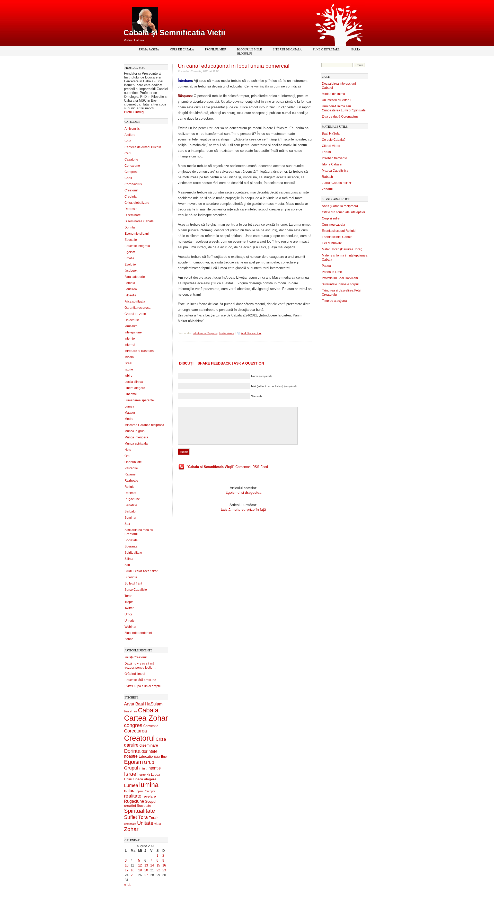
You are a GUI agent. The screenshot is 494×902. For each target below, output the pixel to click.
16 (164, 865)
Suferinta (131, 577)
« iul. (127, 885)
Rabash (327, 177)
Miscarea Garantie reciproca (144, 425)
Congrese (131, 172)
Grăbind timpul (135, 674)
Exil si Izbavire (332, 243)
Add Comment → (251, 333)
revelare (149, 796)
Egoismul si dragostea (243, 492)
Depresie (131, 209)
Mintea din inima (333, 94)
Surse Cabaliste (136, 589)
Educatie (131, 240)
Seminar (130, 517)
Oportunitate (133, 462)
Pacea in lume (332, 272)
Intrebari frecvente (334, 158)
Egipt (157, 756)
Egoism (130, 252)
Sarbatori (131, 511)
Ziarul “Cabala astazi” (337, 183)
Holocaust (132, 320)
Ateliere (130, 135)
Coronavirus (133, 184)
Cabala (148, 710)
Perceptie (131, 468)
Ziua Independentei (138, 633)
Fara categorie (135, 277)
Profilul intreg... (135, 112)
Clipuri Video (331, 146)
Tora (143, 817)
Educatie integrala (137, 246)
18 (132, 870)
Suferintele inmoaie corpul (340, 284)
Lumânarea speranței (140, 400)
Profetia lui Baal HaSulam (340, 278)
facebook (131, 270)
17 (126, 870)
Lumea (129, 406)
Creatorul (131, 190)
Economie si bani (137, 233)
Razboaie (131, 480)
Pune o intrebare (326, 49)
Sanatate (131, 505)
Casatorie (131, 159)
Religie (130, 487)
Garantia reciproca (138, 307)
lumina (148, 784)
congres (133, 725)
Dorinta (130, 227)
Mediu (129, 419)
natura (130, 791)
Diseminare (133, 215)
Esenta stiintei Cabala (337, 237)
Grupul (131, 768)
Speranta (131, 546)
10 (126, 865)
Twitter (129, 608)
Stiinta (129, 559)
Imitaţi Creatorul (136, 657)
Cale (128, 141)
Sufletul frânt (133, 583)
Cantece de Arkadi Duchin (143, 147)
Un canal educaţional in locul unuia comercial (233, 66)
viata (157, 823)
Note (128, 450)
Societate (131, 540)
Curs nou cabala (333, 224)
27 (146, 875)
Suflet (130, 817)
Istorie (129, 369)
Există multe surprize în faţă (243, 509)
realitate (133, 796)
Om (127, 456)
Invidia (129, 357)
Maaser (130, 412)
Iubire (129, 375)
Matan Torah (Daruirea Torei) (342, 249)
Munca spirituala (136, 443)
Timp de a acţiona (334, 301)
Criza (161, 739)
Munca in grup (135, 431)
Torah (129, 596)
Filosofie (130, 295)
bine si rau (130, 711)
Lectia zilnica (134, 382)
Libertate (131, 394)
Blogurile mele (249, 49)
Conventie (150, 726)
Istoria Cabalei (332, 164)
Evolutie (130, 264)
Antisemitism (133, 128)
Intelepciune (133, 332)
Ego (164, 756)
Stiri (127, 565)
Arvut (129, 703)
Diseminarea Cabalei (139, 221)
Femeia (130, 283)
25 (132, 875)
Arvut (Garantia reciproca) (340, 206)
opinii (140, 791)
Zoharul (327, 189)
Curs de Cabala (182, 49)
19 (140, 870)
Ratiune (130, 474)
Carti (128, 153)
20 (146, 870)
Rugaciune (132, 499)
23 (164, 870)
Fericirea (131, 289)
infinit (142, 768)
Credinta (131, 196)
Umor (128, 614)
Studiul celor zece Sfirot (141, 571)
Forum (326, 152)
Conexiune (132, 165)
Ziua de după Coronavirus (340, 116)
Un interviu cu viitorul (336, 100)
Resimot (130, 493)
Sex (127, 524)
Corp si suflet (331, 218)
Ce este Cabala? (334, 140)
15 (158, 865)
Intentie (130, 338)
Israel (128, 363)
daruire (131, 745)
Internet (130, 345)
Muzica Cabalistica (335, 170)
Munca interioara (136, 437)
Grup (149, 762)
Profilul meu (215, 49)
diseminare (148, 745)
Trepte (129, 602)
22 (158, 870)
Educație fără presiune (140, 680)
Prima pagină (149, 49)
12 (140, 865)
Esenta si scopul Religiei (339, 231)
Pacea (326, 266)
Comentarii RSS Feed (227, 467)
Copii (128, 178)
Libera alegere (135, 388)
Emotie (129, 258)
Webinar (130, 627)
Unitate (130, 620)
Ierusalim (131, 326)
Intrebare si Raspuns (139, 351)
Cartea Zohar (146, 718)
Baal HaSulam (149, 703)
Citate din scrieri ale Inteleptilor (343, 212)
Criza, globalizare (137, 203)
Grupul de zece (135, 314)
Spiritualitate (133, 552)
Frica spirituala (135, 301)
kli (148, 774)
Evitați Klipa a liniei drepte (143, 686)
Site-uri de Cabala (287, 49)
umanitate (130, 823)
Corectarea (135, 730)
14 (152, 865)
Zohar (129, 639)
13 (146, 865)
